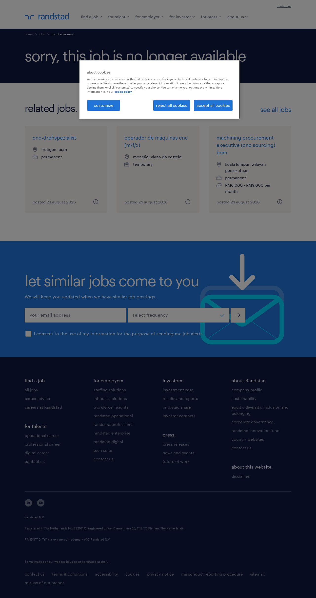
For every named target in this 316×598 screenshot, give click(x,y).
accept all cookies (213, 105)
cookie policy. (123, 91)
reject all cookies (171, 105)
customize (103, 105)
